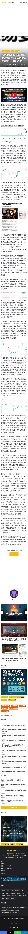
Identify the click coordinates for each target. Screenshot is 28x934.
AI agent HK (22, 705)
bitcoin (3, 890)
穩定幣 (24, 895)
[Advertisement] (14, 19)
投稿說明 (3, 870)
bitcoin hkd (5, 697)
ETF (12, 890)
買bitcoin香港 (12, 699)
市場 (23, 893)
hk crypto (4, 699)
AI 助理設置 (14, 705)
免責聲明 (3, 873)
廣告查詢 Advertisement (7, 868)
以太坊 (7, 893)
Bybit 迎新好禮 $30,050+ (7, 715)
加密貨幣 (13, 893)
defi (8, 890)
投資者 (3, 895)
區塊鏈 (18, 893)
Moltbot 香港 (5, 711)
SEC (3, 893)
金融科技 (13, 898)
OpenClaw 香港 (5, 705)
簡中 (16, 923)
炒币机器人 (14, 895)
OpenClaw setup (13, 708)
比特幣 (8, 895)
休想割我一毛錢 (5, 51)
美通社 (7, 898)
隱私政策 (3, 863)
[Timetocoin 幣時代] (7, 2)
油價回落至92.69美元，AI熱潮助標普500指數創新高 (14, 614)
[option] (14, 612)
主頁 (3, 38)
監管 (20, 895)
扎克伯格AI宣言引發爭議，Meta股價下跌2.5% (12, 780)
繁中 (12, 923)
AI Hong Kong (5, 844)
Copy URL (14, 554)
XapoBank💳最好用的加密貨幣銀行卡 (9, 912)
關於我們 (3, 861)
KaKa (5, 64)
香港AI (12, 844)
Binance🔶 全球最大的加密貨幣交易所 (10, 910)
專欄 (7, 38)
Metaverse (17, 890)
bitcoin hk (12, 697)
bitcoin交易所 (20, 697)
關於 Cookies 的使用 (6, 866)
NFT (23, 890)
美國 (3, 898)
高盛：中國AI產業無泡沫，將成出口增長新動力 (12, 796)
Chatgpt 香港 (19, 844)
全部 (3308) (14, 807)
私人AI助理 (4, 708)
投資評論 (18, 51)
